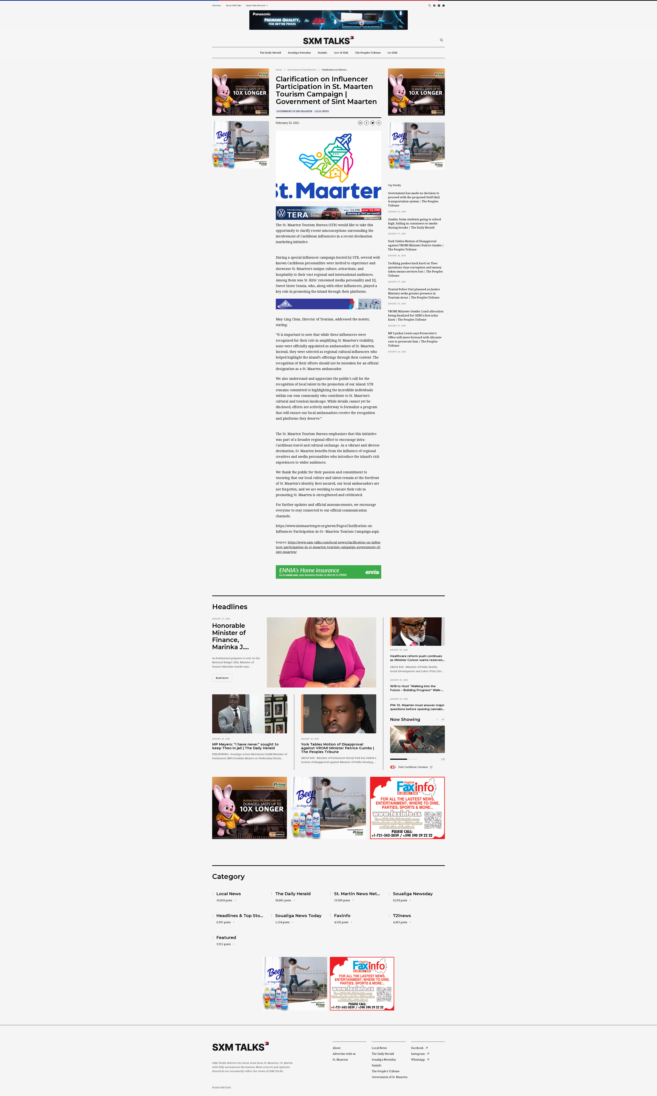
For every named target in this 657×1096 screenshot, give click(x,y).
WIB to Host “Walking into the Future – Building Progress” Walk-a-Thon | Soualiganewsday (417, 688)
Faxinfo (322, 52)
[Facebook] (434, 5)
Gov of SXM (341, 52)
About (336, 1048)
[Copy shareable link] (360, 122)
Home (279, 69)
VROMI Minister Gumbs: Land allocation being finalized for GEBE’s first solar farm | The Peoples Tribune (415, 315)
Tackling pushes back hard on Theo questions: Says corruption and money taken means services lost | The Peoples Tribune (415, 269)
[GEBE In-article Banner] (328, 304)
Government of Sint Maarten (301, 69)
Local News (322, 111)
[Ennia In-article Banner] (328, 572)
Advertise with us (344, 1054)
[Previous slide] (437, 719)
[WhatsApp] (443, 5)
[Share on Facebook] (366, 122)
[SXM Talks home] (328, 40)
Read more (224, 677)
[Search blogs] (429, 5)
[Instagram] (439, 5)
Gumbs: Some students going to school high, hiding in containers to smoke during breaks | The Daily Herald (414, 223)
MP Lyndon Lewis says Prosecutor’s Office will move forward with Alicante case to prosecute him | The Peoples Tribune (414, 339)
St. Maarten (340, 1059)
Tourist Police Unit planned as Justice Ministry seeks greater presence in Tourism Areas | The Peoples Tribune (414, 293)
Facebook (417, 1048)
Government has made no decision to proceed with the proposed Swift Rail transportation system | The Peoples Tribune (414, 199)
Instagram (418, 1054)
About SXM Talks (233, 5)
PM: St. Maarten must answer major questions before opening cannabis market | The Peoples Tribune (417, 707)
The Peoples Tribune (368, 52)
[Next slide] (443, 719)
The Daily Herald (270, 52)
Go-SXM (392, 52)
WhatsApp (418, 1059)
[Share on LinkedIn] (378, 122)
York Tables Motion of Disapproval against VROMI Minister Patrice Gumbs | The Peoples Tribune (416, 245)
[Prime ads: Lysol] (240, 92)
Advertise (216, 5)
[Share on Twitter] (372, 122)
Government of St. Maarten (389, 1077)
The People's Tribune (386, 1071)
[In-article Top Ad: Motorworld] (328, 213)
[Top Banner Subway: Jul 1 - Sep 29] (328, 20)
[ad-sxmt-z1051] (240, 144)
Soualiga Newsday (299, 52)
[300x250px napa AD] (407, 808)
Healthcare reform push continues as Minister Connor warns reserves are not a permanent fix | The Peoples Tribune (416, 658)
